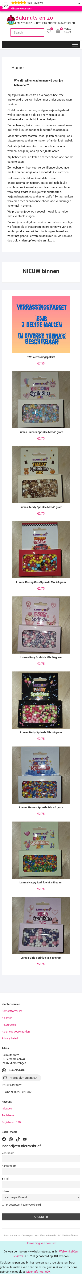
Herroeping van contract (41, 1243)
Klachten (7, 1017)
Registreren (8, 1115)
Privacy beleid (10, 1038)
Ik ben (5, 1191)
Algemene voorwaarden (16, 1031)
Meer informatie (36, 1271)
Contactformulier (12, 1011)
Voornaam (8, 1153)
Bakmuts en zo (34, 18)
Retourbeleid (9, 1024)
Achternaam (9, 1165)
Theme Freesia (48, 1235)
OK (48, 1271)
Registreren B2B (11, 1122)
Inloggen (7, 1108)
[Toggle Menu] (75, 44)
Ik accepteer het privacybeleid (23, 1204)
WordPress (72, 1235)
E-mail (5, 1178)
